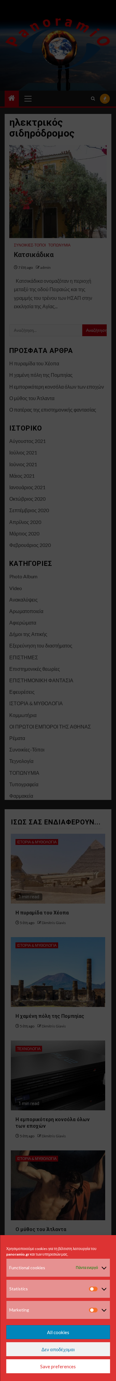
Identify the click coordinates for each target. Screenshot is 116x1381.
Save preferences (58, 1366)
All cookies (58, 1332)
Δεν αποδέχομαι (58, 1349)
